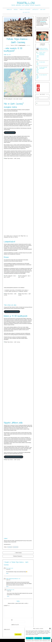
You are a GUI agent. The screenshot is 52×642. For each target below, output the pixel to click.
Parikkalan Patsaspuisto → (18, 556)
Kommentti (6, 605)
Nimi (12, 620)
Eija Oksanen (9, 589)
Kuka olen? (42, 9)
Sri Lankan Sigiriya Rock (43, 74)
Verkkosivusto (7, 629)
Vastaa (7, 573)
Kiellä (38, 638)
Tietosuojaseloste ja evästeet (30, 640)
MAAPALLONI (26, 3)
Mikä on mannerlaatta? (10, 132)
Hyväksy (30, 638)
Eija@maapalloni (22, 45)
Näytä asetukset (46, 638)
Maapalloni (9, 9)
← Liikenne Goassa (18, 552)
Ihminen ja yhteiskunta (25, 9)
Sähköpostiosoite (15, 624)
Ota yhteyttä (26, 12)
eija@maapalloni (43, 21)
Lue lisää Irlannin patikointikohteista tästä (13, 456)
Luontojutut (35, 9)
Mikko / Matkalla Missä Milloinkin (12, 578)
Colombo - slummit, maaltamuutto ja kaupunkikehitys (42, 53)
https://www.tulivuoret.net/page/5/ (12, 311)
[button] (49, 628)
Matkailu (16, 9)
